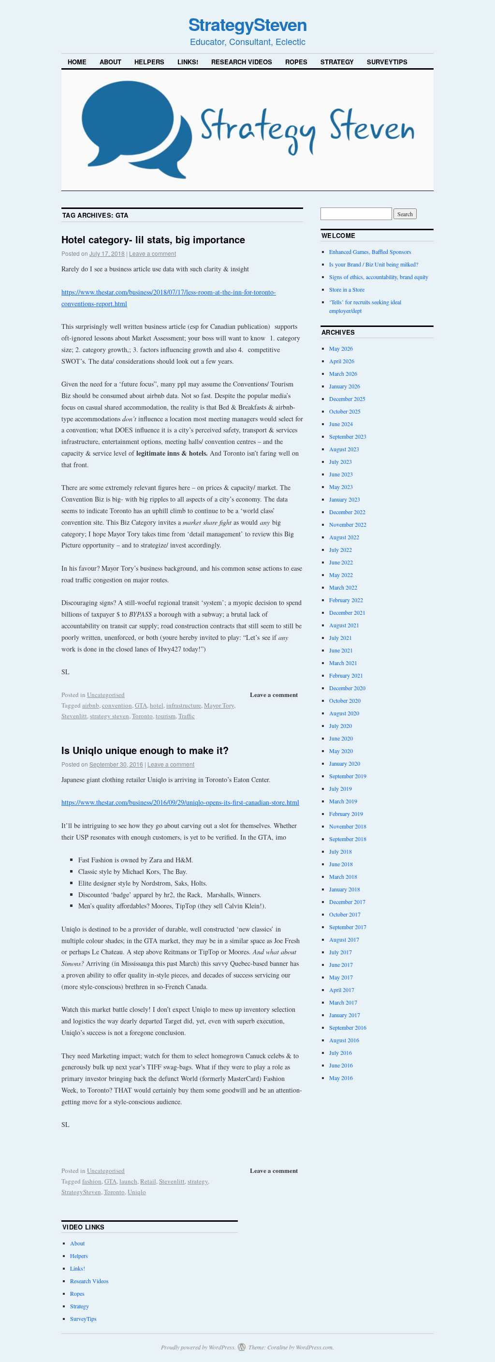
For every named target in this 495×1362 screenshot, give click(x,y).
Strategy (337, 61)
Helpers (149, 61)
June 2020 (341, 738)
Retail (148, 1181)
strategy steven (109, 715)
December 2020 (347, 688)
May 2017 (341, 977)
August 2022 (344, 537)
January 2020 (344, 763)
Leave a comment (152, 253)
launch (128, 1181)
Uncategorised (106, 694)
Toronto (142, 715)
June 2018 (341, 864)
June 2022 (341, 562)
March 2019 (343, 801)
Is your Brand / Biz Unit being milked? (373, 264)
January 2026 (344, 386)
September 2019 (347, 776)
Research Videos (241, 61)
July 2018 (340, 851)
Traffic (186, 715)
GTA (141, 705)
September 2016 (347, 1027)
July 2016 (340, 1052)
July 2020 (340, 725)
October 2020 (345, 700)
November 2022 (347, 524)
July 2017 (340, 952)
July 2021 (340, 637)
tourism (165, 715)
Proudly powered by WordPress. (198, 1347)
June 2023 (341, 474)
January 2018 (344, 889)
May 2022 (341, 574)
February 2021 (346, 675)
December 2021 (347, 612)
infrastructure (183, 705)
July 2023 (340, 461)
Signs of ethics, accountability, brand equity (378, 277)
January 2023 (344, 499)
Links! (187, 61)
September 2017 (347, 927)
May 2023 (341, 486)
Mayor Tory (219, 705)
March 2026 (343, 373)
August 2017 (344, 939)
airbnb (90, 705)
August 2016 (344, 1040)
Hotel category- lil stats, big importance (153, 239)
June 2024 (341, 424)
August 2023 (344, 449)
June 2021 (341, 650)
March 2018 (343, 876)
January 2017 (344, 1015)
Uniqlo (137, 1191)
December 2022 (347, 512)
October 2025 (345, 411)
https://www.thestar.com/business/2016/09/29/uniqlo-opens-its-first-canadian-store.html (180, 802)
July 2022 (340, 549)
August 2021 (344, 625)
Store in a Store (346, 289)
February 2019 (346, 813)
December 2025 (347, 398)
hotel (156, 705)
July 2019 (340, 788)
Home (77, 61)
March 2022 (343, 587)
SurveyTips (387, 61)
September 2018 (347, 839)
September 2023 (347, 436)
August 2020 (344, 713)
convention (117, 705)
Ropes (296, 61)
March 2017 (343, 1002)
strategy (198, 1181)
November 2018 (347, 826)
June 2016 (341, 1065)
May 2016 (341, 1077)
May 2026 (341, 348)
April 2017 (341, 989)
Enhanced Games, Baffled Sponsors (370, 251)
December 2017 (347, 901)
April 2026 (341, 361)
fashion (92, 1181)
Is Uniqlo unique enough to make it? (145, 750)
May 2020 (341, 751)
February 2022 (346, 600)
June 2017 (341, 964)
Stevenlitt (74, 715)
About (110, 61)
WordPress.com (314, 1347)
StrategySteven (248, 23)
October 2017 (345, 914)
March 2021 (343, 662)
